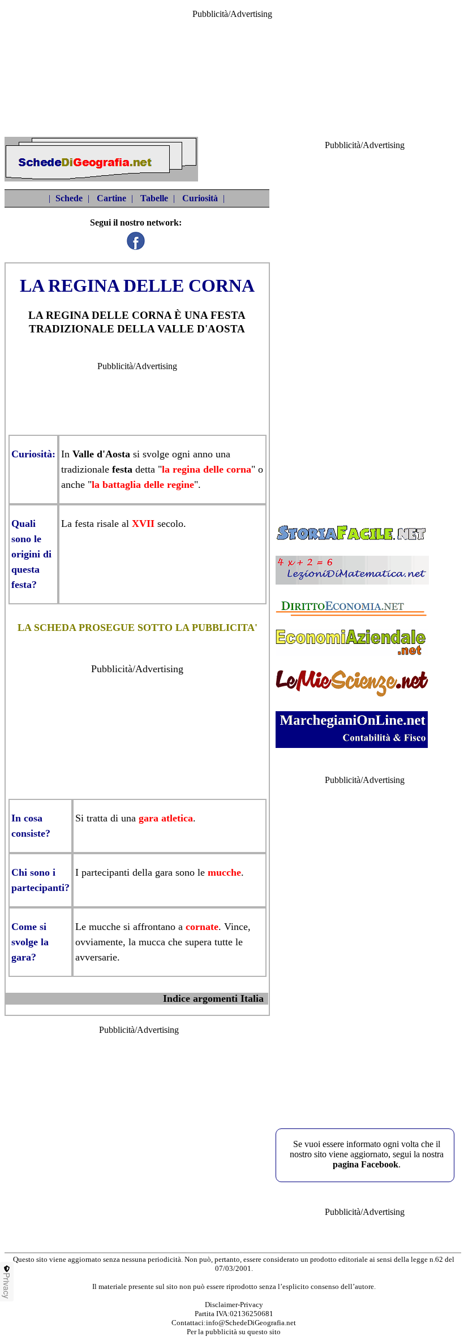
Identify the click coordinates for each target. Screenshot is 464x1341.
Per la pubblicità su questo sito (234, 1331)
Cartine (111, 198)
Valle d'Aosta (101, 454)
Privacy (6, 1286)
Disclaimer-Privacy (234, 1304)
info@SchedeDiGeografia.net (251, 1322)
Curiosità (200, 198)
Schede (69, 198)
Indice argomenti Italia (213, 998)
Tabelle (154, 198)
